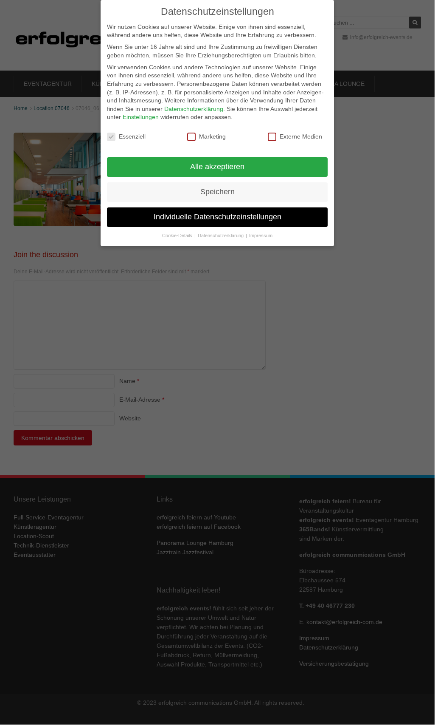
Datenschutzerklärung (193, 108)
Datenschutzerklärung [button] (221, 235)
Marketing (212, 136)
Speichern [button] (217, 191)
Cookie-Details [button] (178, 235)
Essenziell (132, 136)
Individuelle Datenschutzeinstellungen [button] (217, 217)
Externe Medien (301, 136)
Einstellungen (141, 116)
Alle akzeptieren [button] (217, 166)
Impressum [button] (260, 235)
